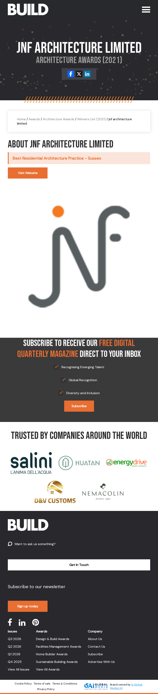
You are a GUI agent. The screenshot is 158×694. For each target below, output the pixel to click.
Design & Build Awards (52, 639)
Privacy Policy (46, 689)
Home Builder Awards (52, 654)
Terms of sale (42, 683)
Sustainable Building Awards (57, 662)
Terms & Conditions (64, 683)
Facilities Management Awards (58, 646)
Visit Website (28, 173)
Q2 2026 (14, 646)
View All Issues (18, 669)
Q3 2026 (14, 639)
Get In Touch (79, 565)
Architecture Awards (58, 119)
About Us (95, 639)
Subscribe (79, 406)
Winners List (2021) (91, 119)
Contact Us (96, 646)
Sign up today (27, 606)
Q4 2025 (15, 662)
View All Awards (48, 669)
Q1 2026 (14, 654)
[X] (79, 74)
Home (21, 119)
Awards (34, 119)
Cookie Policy (23, 683)
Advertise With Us (101, 662)
